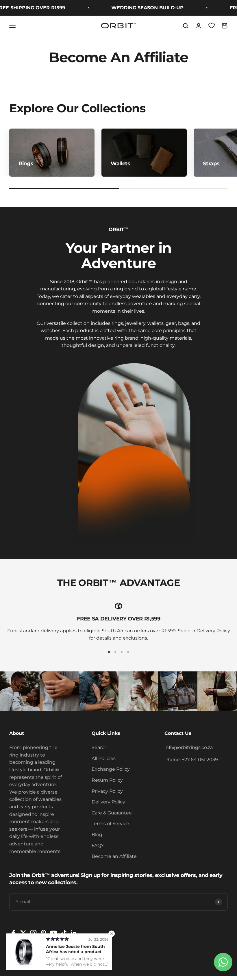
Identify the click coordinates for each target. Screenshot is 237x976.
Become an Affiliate (114, 856)
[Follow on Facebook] (13, 933)
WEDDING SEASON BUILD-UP (141, 7)
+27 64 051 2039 (200, 759)
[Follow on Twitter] (23, 933)
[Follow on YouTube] (54, 933)
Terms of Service (110, 823)
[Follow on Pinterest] (43, 933)
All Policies (104, 758)
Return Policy (107, 780)
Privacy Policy (107, 791)
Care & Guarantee (112, 813)
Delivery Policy (108, 802)
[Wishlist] (211, 25)
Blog (97, 834)
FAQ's (98, 845)
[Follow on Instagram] (33, 933)
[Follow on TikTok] (64, 933)
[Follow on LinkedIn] (74, 933)
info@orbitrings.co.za (188, 747)
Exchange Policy (111, 769)
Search (100, 747)
